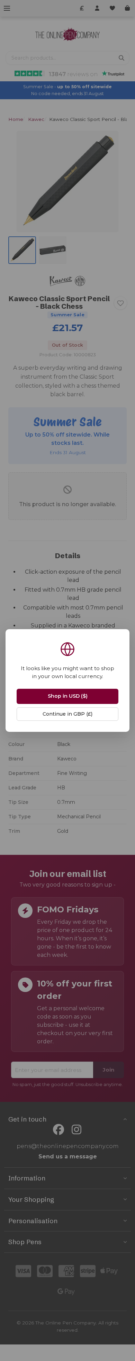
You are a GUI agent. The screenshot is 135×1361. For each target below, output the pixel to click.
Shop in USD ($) (68, 696)
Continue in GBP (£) (67, 714)
